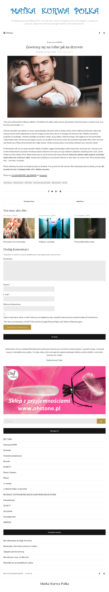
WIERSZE (7, 522)
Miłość (6, 478)
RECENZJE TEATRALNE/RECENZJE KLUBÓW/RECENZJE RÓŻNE (29, 494)
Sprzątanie (7, 511)
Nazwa (6, 285)
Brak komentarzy (66, 52)
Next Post (80, 201)
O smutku (7, 483)
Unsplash (43, 175)
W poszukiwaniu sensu (84, 242)
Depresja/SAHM (54, 42)
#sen (65, 183)
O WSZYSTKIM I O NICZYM (15, 489)
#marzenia (18, 183)
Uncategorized (9, 517)
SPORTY (7, 506)
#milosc (28, 183)
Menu (9, 33)
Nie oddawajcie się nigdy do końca (17, 540)
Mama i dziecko (9, 472)
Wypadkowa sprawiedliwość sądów (18, 563)
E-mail (6, 294)
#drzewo (8, 183)
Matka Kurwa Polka (54, 584)
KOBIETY (7, 467)
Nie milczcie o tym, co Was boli (16, 557)
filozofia (6, 461)
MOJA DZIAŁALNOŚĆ (13, 573)
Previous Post (29, 201)
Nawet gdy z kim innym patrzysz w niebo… (20, 546)
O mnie (28, 573)
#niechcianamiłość (42, 183)
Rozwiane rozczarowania (14, 242)
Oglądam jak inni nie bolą (13, 552)
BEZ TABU (7, 439)
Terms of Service (70, 322)
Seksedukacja (9, 500)
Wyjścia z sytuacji (46, 242)
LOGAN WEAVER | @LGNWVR (23, 175)
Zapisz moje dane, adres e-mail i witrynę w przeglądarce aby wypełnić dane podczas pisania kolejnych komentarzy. (50, 317)
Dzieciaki (7, 450)
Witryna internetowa (12, 304)
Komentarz (7, 259)
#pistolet (56, 183)
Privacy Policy (53, 322)
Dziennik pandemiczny (12, 456)
